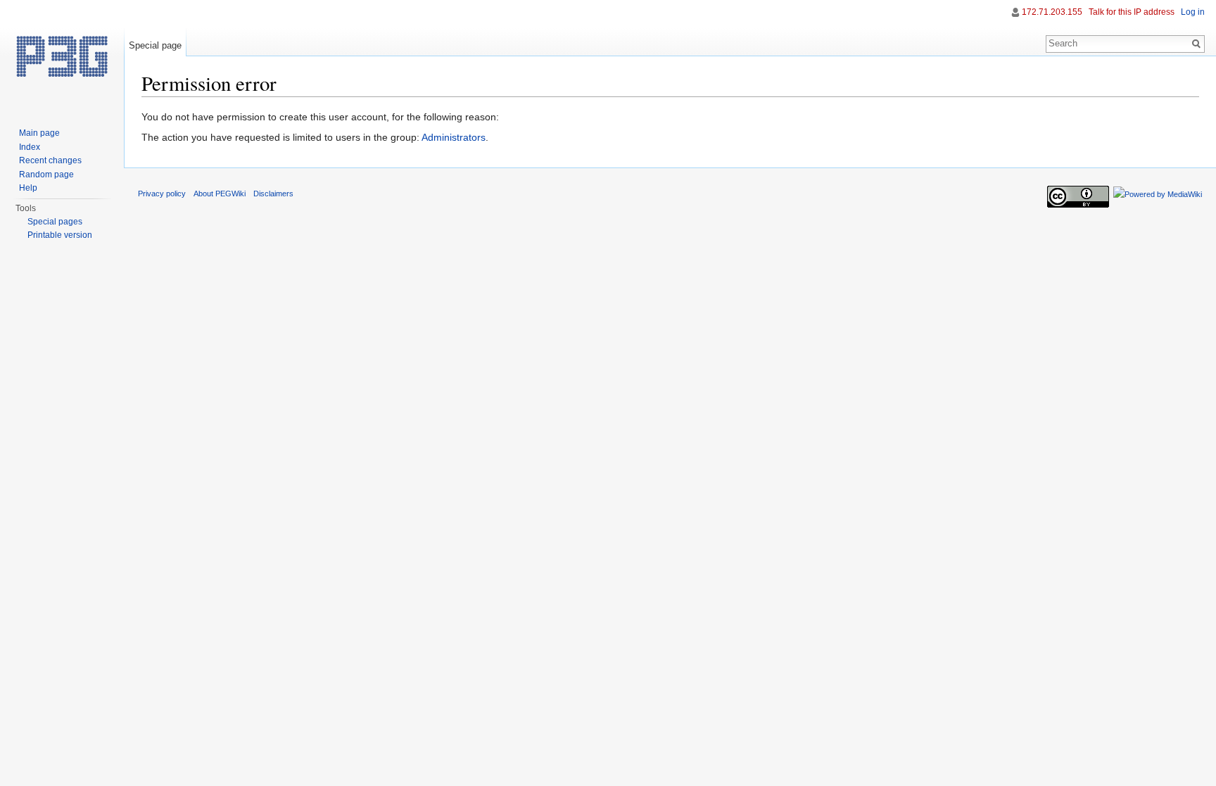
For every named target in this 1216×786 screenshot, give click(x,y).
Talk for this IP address (1131, 12)
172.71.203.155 (1052, 12)
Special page (155, 45)
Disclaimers (273, 193)
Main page (39, 133)
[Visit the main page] (62, 56)
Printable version (59, 235)
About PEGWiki (220, 193)
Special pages (54, 222)
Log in (1193, 12)
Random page (46, 174)
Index (29, 147)
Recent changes (50, 160)
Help (28, 188)
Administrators (454, 137)
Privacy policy (162, 193)
